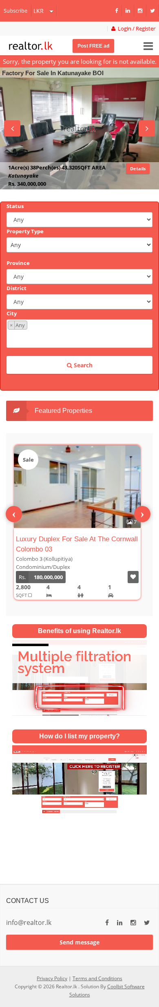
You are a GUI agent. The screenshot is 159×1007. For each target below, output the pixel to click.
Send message (79, 942)
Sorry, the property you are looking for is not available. (80, 61)
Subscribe (15, 10)
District (16, 288)
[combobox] (79, 333)
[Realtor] (30, 44)
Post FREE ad (93, 46)
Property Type (25, 231)
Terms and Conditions (97, 978)
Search (82, 365)
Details (138, 168)
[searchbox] (80, 337)
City (12, 313)
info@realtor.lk (28, 922)
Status (15, 206)
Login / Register (135, 28)
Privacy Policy (52, 978)
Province (18, 263)
